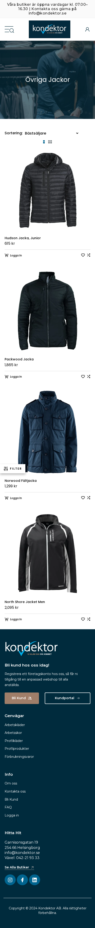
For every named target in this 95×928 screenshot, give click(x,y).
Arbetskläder (15, 725)
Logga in (12, 815)
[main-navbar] (9, 29)
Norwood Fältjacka (21, 481)
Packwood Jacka (19, 359)
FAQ (8, 807)
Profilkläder (14, 741)
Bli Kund (11, 799)
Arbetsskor (13, 733)
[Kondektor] (50, 29)
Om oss (11, 783)
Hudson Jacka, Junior (23, 238)
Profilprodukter (17, 749)
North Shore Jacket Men (25, 602)
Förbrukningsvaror (19, 757)
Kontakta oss (15, 791)
